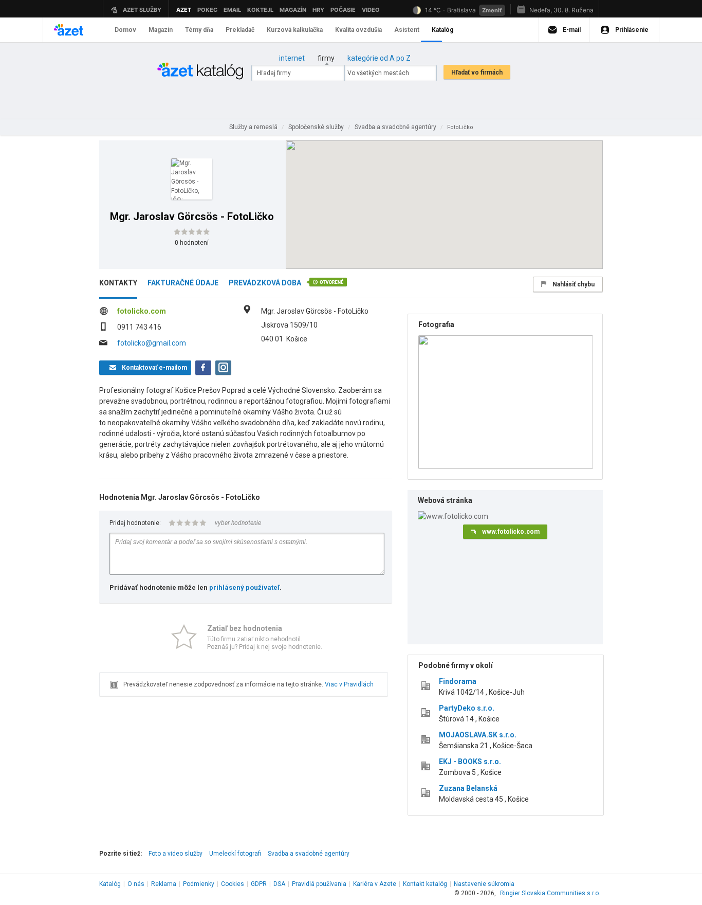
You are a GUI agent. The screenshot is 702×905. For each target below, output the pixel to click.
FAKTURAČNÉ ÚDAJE (182, 283)
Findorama (457, 681)
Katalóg (110, 884)
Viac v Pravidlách (349, 684)
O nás (135, 884)
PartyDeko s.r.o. (466, 708)
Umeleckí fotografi (235, 853)
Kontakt (425, 884)
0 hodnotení (192, 242)
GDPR (259, 884)
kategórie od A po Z (379, 58)
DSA (279, 884)
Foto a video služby (175, 853)
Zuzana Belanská (468, 788)
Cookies (232, 884)
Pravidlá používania (319, 884)
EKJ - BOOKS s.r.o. (470, 761)
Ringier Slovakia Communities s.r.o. (550, 893)
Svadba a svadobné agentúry (308, 853)
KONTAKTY (118, 283)
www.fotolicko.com (511, 531)
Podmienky (198, 884)
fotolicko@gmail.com (151, 343)
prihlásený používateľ (244, 587)
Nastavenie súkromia (484, 884)
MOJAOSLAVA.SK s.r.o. (477, 735)
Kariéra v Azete (374, 884)
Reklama (163, 884)
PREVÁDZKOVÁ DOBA (265, 283)
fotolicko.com (141, 311)
